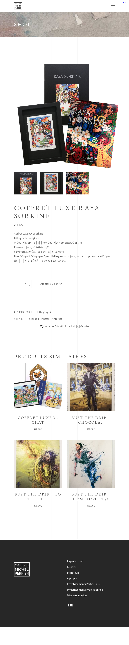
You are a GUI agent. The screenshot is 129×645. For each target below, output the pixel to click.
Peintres (71, 567)
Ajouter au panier (51, 283)
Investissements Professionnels (85, 589)
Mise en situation (77, 595)
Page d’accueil (75, 561)
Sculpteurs (73, 572)
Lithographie (44, 312)
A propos (72, 578)
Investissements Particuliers (83, 584)
